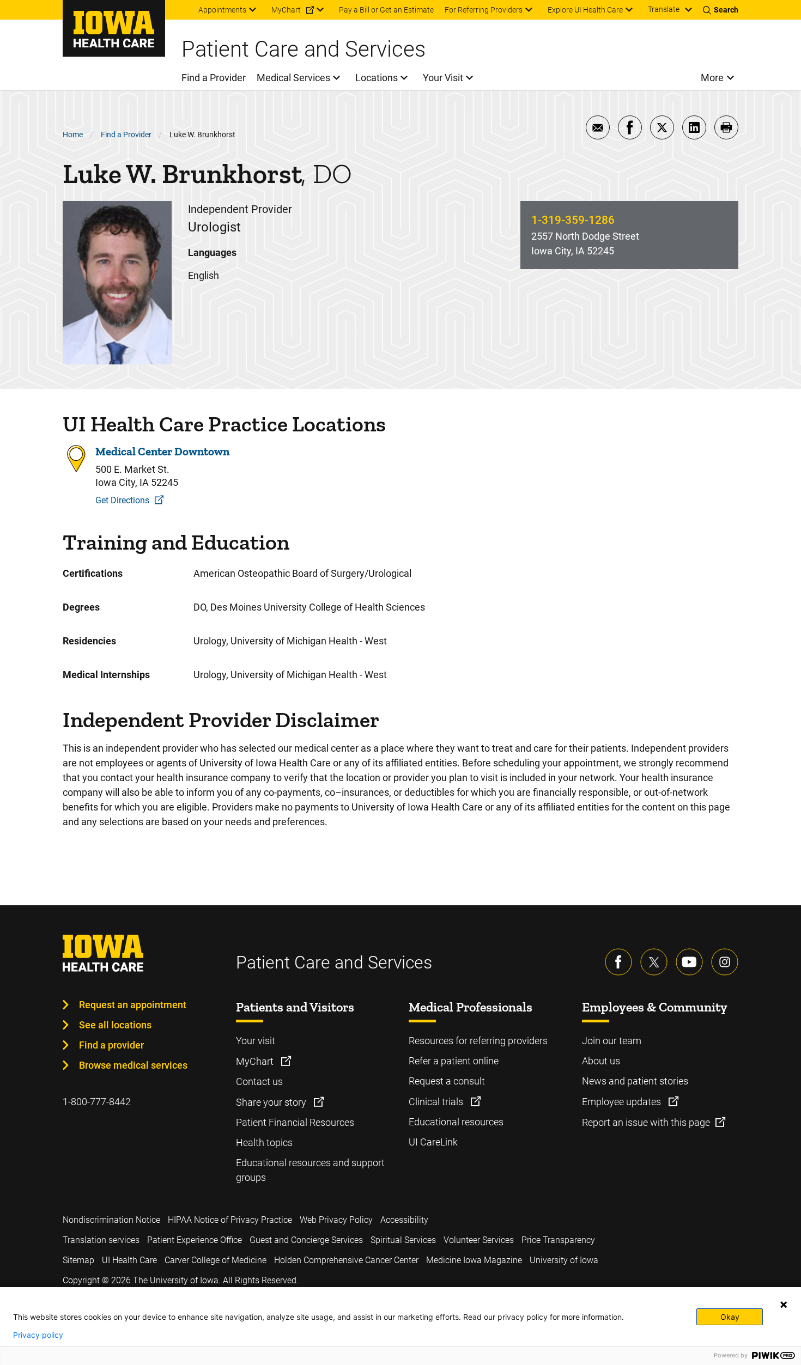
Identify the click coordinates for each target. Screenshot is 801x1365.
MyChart (256, 1061)
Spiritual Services (403, 1240)
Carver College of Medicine (215, 1260)
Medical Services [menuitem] (293, 77)
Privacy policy (38, 1335)
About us (601, 1061)
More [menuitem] (712, 77)
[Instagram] (724, 962)
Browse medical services (133, 1065)
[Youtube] (689, 962)
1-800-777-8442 (97, 1101)
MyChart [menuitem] (286, 9)
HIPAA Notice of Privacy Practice (230, 1220)
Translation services (101, 1240)
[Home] (114, 28)
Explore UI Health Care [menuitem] (585, 9)
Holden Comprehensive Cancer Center (346, 1260)
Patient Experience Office (194, 1240)
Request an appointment (132, 1004)
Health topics (264, 1142)
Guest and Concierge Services (306, 1240)
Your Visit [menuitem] (443, 77)
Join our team (611, 1040)
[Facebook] (618, 962)
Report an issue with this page (646, 1122)
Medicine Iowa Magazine (474, 1260)
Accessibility (404, 1220)
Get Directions (122, 500)
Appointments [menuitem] (222, 9)
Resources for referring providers (478, 1040)
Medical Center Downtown (162, 451)
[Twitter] (654, 962)
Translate (663, 9)
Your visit (255, 1040)
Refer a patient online (454, 1061)
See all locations (115, 1025)
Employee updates (622, 1101)
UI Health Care (129, 1260)
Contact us (259, 1081)
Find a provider (111, 1045)
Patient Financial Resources (295, 1122)
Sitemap (78, 1260)
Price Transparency (558, 1240)
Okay (729, 1316)
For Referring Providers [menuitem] (484, 9)
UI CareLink (433, 1142)
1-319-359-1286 (573, 220)
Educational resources (456, 1122)
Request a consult (447, 1081)
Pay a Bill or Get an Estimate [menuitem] (386, 9)
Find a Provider (126, 134)
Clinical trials (437, 1101)
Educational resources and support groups (310, 1170)
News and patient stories (635, 1081)
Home (73, 134)
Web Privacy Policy (336, 1220)
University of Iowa (564, 1260)
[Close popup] (783, 1304)
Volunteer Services (479, 1240)
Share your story (272, 1102)
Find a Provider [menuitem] (213, 77)
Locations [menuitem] (376, 77)
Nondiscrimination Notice (111, 1220)
